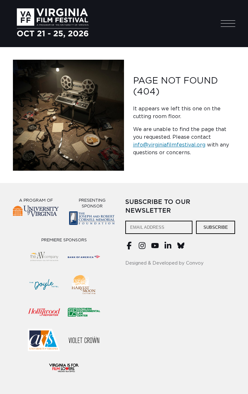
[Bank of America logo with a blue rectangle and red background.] (84, 257)
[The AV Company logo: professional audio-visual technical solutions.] (44, 257)
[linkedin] (168, 247)
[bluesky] (181, 247)
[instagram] (142, 247)
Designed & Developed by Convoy (164, 263)
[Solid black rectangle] (84, 340)
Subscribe (215, 227)
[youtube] (155, 247)
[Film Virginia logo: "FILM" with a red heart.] (64, 368)
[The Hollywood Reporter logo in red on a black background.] (44, 312)
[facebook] (129, 247)
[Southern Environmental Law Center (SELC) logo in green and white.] (84, 312)
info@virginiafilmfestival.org (169, 144)
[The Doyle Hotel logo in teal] (44, 284)
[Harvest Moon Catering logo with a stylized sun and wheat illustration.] (84, 284)
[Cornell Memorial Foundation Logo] (92, 219)
